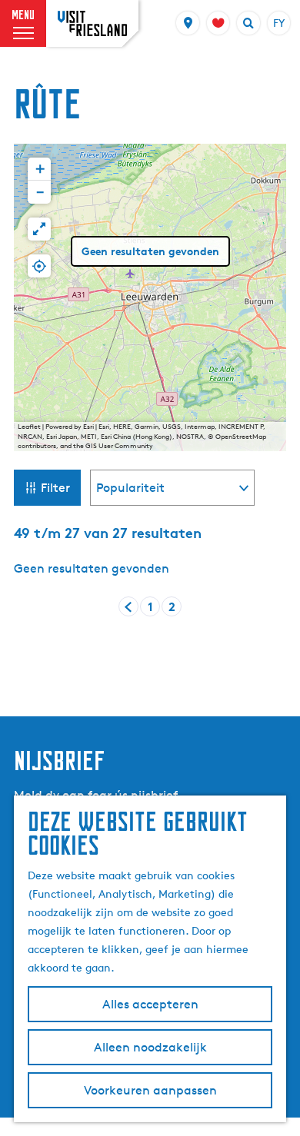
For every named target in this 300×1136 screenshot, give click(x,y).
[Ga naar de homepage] (92, 23)
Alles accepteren (150, 1004)
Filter (55, 487)
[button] (39, 169)
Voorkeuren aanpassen (150, 1090)
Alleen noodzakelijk (150, 1047)
